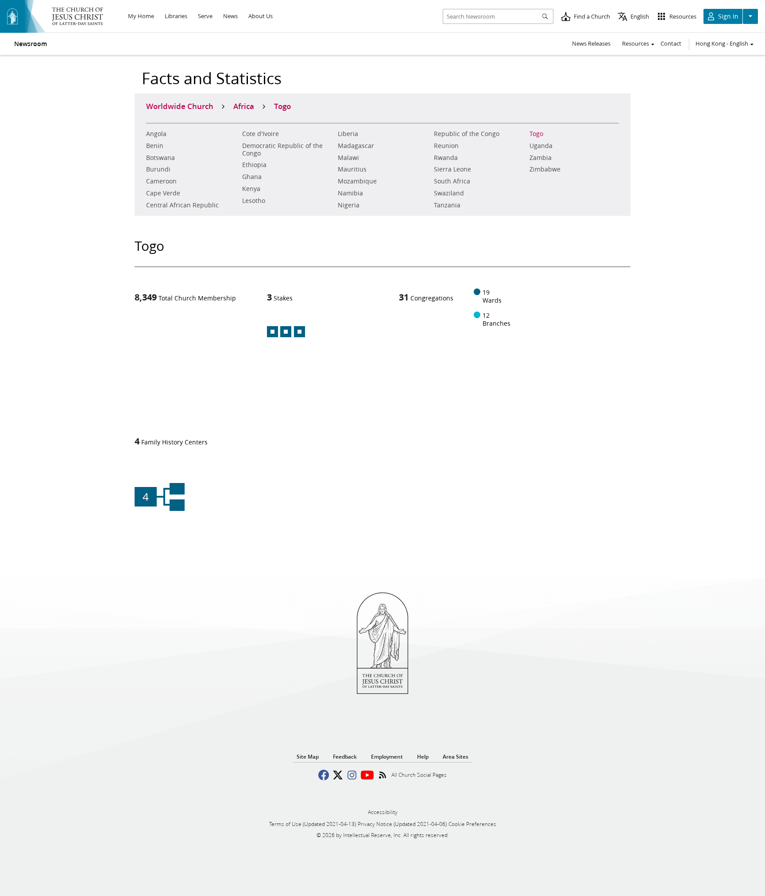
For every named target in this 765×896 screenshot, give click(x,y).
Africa (243, 106)
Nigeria (348, 205)
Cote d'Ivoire (260, 133)
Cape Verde (163, 193)
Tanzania (447, 205)
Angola (156, 133)
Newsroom (30, 44)
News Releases (591, 43)
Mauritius (352, 169)
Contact (671, 43)
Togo (536, 133)
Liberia (348, 133)
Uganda (540, 145)
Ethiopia (254, 164)
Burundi (158, 169)
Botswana (160, 157)
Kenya (251, 188)
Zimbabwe (544, 169)
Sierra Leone (452, 169)
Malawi (348, 157)
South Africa (452, 181)
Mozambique (357, 181)
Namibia (350, 193)
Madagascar (356, 145)
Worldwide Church (179, 106)
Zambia (540, 157)
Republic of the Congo (466, 133)
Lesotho (253, 200)
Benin (154, 145)
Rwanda (446, 157)
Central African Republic (182, 205)
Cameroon (161, 181)
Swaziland (449, 193)
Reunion (446, 145)
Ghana (252, 176)
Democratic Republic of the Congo (282, 149)
